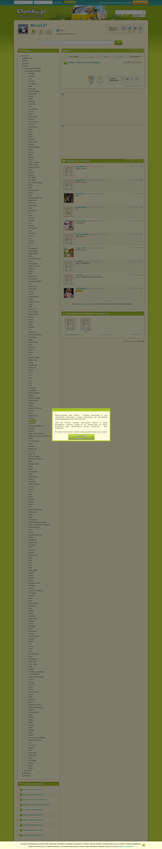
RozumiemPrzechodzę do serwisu (81, 437)
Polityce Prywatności (126, 846)
